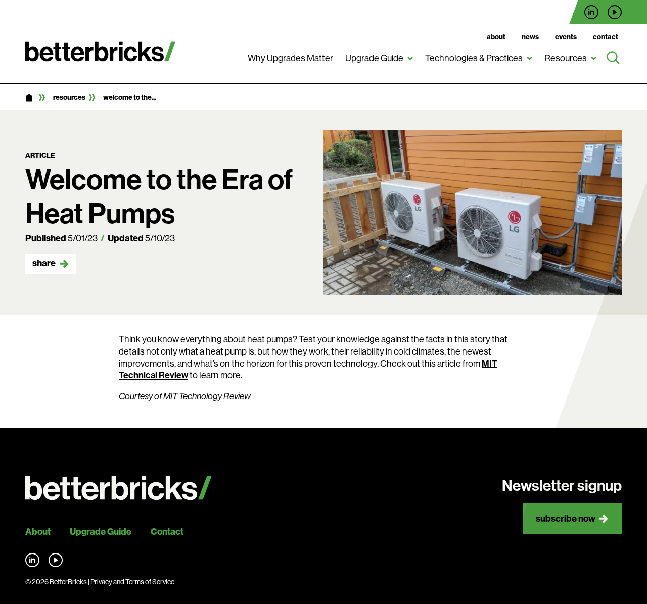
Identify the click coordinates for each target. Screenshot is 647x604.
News (530, 36)
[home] (28, 98)
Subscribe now (565, 518)
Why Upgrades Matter (290, 58)
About (496, 36)
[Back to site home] (118, 488)
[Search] (613, 58)
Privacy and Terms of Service (132, 581)
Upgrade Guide (374, 58)
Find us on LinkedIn (591, 12)
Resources (565, 58)
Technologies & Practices (474, 58)
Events (566, 36)
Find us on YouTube (615, 12)
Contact (605, 36)
